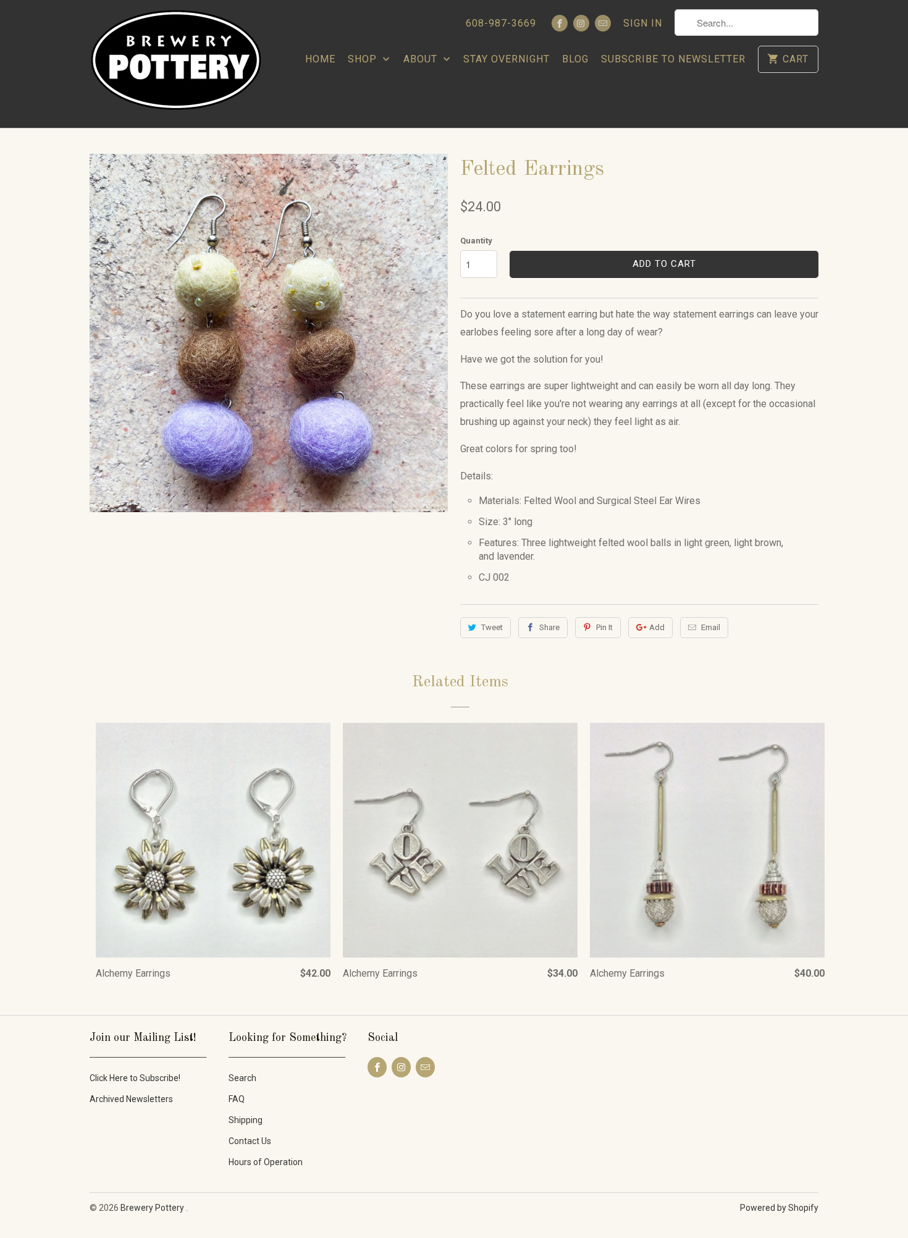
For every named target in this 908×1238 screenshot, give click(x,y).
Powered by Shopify (779, 1208)
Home (320, 59)
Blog (575, 59)
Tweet (492, 627)
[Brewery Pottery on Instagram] (581, 23)
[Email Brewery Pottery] (603, 23)
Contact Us (250, 1141)
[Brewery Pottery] (176, 64)
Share (549, 627)
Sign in (642, 23)
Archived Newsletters (131, 1099)
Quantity (476, 240)
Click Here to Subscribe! (135, 1078)
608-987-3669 (501, 23)
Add (657, 627)
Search (242, 1078)
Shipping (246, 1120)
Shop (364, 59)
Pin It (604, 627)
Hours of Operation (266, 1162)
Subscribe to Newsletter (673, 59)
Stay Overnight (506, 59)
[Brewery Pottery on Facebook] (560, 23)
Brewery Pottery (153, 1208)
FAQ (237, 1099)
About (421, 59)
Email (710, 627)
